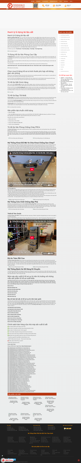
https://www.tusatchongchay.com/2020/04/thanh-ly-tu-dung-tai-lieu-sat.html (22, 369)
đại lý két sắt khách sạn (12, 287)
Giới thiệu (32, 1)
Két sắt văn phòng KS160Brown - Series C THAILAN (38, 403)
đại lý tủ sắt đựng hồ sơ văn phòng (15, 319)
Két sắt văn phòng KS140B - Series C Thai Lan (38, 419)
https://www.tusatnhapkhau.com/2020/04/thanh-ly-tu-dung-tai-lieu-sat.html (21, 371)
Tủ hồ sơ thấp (21, 450)
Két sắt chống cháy (67, 439)
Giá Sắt (53, 453)
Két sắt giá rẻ (66, 438)
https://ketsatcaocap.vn (26, 346)
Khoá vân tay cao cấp (56, 441)
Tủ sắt (65, 451)
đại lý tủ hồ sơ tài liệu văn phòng (14, 321)
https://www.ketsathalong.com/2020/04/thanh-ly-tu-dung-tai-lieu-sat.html (21, 350)
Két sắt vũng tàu (55, 437)
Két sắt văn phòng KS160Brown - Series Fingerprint (26, 403)
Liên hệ (71, 1)
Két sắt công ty (21, 439)
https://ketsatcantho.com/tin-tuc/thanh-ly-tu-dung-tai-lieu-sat (19, 349)
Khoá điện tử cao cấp (68, 441)
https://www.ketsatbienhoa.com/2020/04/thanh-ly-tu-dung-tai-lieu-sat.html (21, 356)
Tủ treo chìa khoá (67, 450)
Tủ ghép (31, 451)
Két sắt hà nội (21, 438)
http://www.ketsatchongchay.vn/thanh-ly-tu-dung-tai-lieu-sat (19, 389)
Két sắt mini (62, 62)
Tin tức (60, 1)
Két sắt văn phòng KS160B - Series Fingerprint (50, 402)
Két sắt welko (43, 438)
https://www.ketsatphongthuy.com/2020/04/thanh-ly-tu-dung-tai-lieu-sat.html (22, 365)
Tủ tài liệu (43, 450)
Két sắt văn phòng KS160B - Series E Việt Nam (13, 419)
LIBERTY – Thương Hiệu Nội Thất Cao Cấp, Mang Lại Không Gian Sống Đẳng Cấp (67, 79)
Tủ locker (43, 451)
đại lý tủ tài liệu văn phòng (13, 312)
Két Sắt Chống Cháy (64, 43)
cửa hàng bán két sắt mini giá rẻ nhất (15, 309)
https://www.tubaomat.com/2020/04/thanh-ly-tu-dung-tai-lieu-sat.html (20, 366)
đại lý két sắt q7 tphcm (12, 292)
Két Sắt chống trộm (44, 441)
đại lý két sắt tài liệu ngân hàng (14, 289)
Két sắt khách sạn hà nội (45, 437)
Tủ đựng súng (63, 58)
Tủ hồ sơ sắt (54, 450)
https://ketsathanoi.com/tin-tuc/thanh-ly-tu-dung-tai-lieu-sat (19, 351)
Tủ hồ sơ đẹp (10, 450)
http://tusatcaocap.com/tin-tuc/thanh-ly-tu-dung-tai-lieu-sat (18, 360)
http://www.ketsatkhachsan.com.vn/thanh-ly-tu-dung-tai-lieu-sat (19, 386)
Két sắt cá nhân (44, 439)
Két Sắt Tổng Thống (64, 56)
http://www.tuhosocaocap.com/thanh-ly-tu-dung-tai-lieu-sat (18, 381)
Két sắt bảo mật (33, 439)
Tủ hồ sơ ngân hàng (56, 452)
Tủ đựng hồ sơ (21, 452)
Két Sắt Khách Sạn (64, 52)
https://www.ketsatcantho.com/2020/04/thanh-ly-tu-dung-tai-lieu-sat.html (21, 359)
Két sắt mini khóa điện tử (65, 71)
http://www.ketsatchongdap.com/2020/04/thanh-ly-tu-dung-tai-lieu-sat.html (21, 390)
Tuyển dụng (66, 1)
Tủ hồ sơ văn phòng (45, 452)
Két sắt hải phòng (22, 437)
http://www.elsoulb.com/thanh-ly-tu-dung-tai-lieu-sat (17, 382)
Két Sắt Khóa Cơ (44, 440)
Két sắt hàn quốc (55, 438)
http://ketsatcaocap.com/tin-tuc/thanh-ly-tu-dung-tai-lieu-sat (19, 362)
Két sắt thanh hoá (67, 437)
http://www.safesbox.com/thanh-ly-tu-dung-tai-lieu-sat (18, 384)
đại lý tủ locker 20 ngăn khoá (13, 316)
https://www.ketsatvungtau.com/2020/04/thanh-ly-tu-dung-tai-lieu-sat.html (21, 354)
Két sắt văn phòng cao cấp (13, 441)
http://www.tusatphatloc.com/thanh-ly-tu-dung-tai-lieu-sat (18, 379)
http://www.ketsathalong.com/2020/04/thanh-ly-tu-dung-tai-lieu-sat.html (21, 367)
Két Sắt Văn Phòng (64, 41)
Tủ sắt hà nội (18, 48)
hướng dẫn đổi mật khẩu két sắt (14, 311)
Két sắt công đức (22, 440)
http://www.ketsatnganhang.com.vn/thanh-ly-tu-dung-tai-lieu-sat (19, 376)
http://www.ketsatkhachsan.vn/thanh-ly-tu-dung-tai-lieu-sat (18, 388)
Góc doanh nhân (45, 1)
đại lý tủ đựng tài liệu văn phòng (14, 314)
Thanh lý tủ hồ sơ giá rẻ (12, 453)
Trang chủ (38, 1)
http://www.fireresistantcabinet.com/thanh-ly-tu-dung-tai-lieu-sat (19, 377)
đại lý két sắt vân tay (12, 296)
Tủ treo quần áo (22, 451)
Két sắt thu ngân (11, 440)
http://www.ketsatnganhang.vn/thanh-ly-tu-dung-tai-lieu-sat (19, 375)
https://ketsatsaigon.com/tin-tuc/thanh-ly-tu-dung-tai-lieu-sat (19, 353)
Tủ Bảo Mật (62, 60)
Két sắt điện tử (10, 438)
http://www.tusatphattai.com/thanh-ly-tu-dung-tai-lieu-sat (18, 378)
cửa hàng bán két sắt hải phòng (14, 307)
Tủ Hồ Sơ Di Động (33, 453)
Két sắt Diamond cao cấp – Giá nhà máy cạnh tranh (67, 91)
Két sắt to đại (10, 439)
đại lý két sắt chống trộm (13, 291)
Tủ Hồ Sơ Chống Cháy (64, 45)
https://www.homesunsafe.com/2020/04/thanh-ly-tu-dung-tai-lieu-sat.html (21, 363)
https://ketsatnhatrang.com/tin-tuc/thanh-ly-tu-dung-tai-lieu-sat (19, 352)
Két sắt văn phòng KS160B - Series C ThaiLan (50, 410)
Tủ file (53, 451)
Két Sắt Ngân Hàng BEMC (65, 35)
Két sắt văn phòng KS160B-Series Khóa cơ (14, 402)
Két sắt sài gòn (10, 437)
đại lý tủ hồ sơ (10, 285)
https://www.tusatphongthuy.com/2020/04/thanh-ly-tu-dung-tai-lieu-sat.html (22, 373)
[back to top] (79, 460)
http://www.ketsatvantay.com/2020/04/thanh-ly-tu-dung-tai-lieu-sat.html (21, 391)
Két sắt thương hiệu (56, 439)
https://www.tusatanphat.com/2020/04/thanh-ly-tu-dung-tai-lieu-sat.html (21, 372)
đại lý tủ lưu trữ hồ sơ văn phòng (14, 318)
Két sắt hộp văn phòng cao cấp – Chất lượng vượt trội (67, 88)
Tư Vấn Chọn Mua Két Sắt (35, 440)
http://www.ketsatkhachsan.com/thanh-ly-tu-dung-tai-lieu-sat (19, 385)
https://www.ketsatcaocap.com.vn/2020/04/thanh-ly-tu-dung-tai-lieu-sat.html (22, 357)
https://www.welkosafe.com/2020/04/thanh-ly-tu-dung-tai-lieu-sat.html (21, 358)
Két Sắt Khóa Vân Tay (56, 440)
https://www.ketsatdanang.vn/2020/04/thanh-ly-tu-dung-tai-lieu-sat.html (21, 364)
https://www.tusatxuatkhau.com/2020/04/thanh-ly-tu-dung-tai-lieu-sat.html (21, 370)
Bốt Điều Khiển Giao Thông (65, 39)
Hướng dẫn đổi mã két (53, 1)
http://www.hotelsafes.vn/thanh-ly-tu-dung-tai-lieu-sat (17, 383)
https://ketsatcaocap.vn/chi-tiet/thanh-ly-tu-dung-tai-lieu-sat (19, 347)
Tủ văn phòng (66, 452)
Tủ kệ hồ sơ (66, 453)
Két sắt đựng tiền (33, 438)
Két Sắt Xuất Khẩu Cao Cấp (65, 37)
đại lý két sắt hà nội (12, 294)
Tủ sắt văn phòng (33, 450)
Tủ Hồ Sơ (62, 67)
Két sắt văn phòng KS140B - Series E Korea (26, 418)
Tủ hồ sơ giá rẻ (33, 452)
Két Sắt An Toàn (63, 54)
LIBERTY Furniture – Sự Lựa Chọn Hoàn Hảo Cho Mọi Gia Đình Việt (66, 85)
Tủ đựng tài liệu (11, 452)
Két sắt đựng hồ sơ (22, 441)
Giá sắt (9, 451)
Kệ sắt (62, 69)
